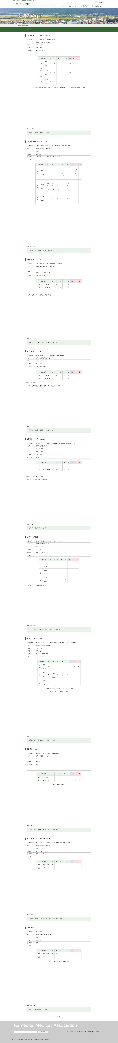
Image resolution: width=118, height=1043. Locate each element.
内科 (36, 132)
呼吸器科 (42, 132)
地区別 (39, 829)
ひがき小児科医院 (32, 537)
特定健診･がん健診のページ (80, 1031)
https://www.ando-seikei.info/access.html (63, 443)
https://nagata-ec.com (53, 753)
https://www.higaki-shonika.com (55, 541)
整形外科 (37, 528)
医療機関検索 (21, 25)
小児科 (46, 629)
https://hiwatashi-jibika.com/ (62, 145)
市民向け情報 (69, 1031)
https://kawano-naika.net (55, 263)
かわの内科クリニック (34, 259)
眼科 (44, 829)
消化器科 (55, 918)
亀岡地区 (31, 132)
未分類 (48, 132)
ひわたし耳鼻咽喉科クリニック (37, 141)
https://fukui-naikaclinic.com (56, 355)
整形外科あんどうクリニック (36, 439)
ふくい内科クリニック (34, 351)
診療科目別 (57, 629)
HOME (14, 25)
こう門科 (31, 918)
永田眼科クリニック (33, 749)
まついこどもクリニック (35, 638)
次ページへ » (58, 1017)
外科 (50, 918)
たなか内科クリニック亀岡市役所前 (38, 35)
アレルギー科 (32, 250)
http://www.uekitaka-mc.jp (63, 842)
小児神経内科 (41, 740)
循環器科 (42, 430)
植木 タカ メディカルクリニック (38, 839)
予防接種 (37, 342)
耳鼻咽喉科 (51, 250)
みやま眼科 (30, 927)
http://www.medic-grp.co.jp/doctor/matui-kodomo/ (63, 642)
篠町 (44, 250)
